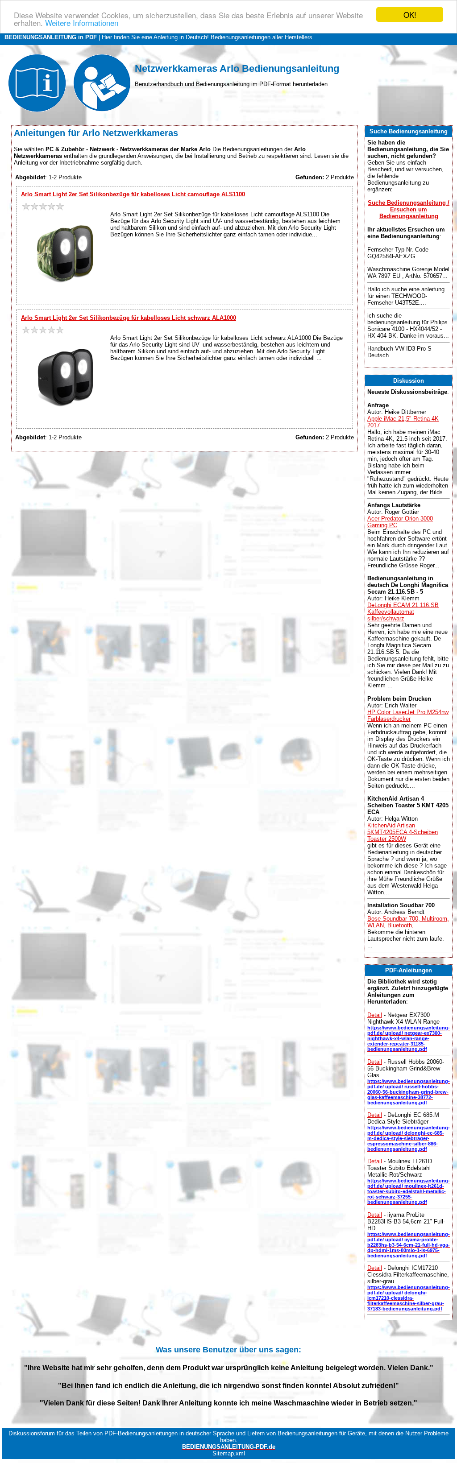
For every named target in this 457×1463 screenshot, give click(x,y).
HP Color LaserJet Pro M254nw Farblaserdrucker (408, 715)
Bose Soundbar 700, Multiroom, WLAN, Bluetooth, (408, 922)
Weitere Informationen (81, 22)
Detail (374, 1015)
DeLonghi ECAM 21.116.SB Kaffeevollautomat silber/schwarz (403, 612)
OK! (409, 14)
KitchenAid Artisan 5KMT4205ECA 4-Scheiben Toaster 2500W (402, 832)
